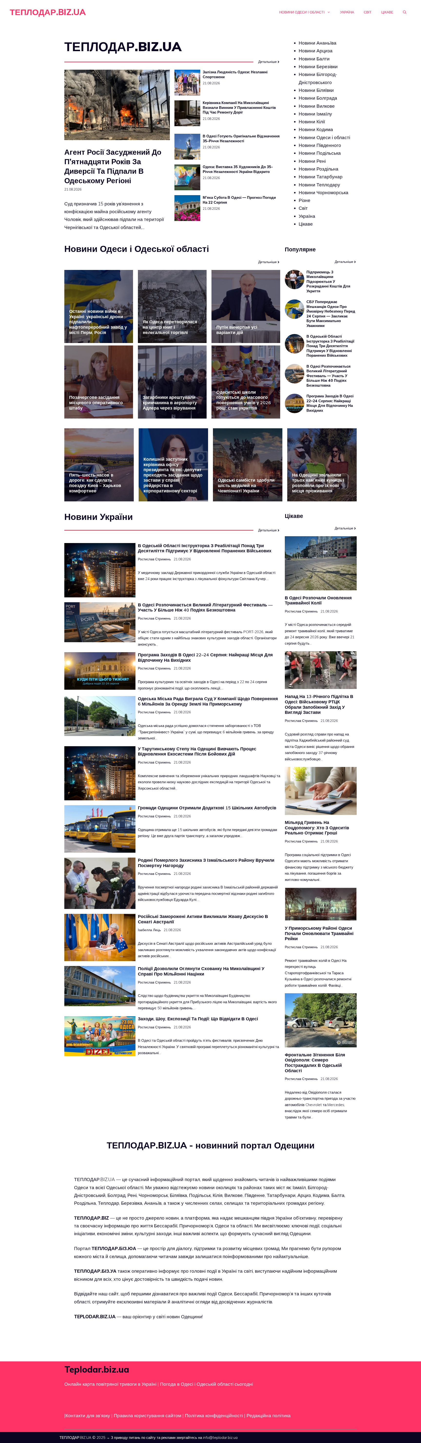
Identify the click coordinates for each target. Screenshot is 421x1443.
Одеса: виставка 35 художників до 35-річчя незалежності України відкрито (238, 169)
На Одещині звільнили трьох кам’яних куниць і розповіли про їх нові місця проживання (318, 483)
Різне (304, 200)
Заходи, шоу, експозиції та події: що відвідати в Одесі (198, 1019)
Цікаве (387, 12)
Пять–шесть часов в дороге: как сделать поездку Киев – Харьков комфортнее (95, 483)
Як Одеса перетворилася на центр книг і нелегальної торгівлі (170, 327)
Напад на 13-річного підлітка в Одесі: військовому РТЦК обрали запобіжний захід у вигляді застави (319, 704)
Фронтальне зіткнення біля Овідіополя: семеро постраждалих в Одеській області (315, 1062)
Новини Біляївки (316, 90)
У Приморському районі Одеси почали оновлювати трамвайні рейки (319, 933)
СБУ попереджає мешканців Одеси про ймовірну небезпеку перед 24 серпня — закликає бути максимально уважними (330, 313)
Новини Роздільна (318, 169)
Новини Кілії (312, 121)
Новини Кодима (316, 129)
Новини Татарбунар (321, 177)
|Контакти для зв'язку (87, 1415)
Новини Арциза (316, 51)
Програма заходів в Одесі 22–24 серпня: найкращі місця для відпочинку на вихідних (330, 403)
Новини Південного (320, 145)
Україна (347, 12)
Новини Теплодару (319, 184)
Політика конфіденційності (214, 1415)
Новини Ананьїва (317, 43)
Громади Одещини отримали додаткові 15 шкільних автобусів (207, 808)
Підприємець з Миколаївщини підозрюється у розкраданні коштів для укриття (328, 281)
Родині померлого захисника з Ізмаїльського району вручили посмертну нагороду (206, 862)
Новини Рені (312, 161)
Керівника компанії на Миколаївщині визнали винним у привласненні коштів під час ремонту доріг (239, 107)
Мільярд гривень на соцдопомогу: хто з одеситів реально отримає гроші (317, 828)
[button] (404, 12)
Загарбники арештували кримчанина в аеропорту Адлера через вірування (170, 402)
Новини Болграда (318, 98)
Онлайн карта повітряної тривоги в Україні (110, 1384)
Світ (368, 12)
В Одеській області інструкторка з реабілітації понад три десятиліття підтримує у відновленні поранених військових (330, 346)
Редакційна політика (269, 1415)
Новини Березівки (318, 66)
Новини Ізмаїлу (315, 114)
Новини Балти (314, 59)
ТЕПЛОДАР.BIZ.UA (48, 12)
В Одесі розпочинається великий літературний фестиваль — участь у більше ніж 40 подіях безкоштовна (328, 376)
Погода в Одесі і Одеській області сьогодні (206, 1384)
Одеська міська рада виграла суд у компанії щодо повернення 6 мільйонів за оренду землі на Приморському (208, 701)
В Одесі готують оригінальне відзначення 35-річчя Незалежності (241, 138)
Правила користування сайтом (148, 1415)
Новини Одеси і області (302, 12)
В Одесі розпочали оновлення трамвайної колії (318, 600)
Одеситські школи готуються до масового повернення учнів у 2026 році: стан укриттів (243, 400)
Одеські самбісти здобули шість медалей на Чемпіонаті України (246, 485)
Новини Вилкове (317, 106)
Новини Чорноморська (323, 192)
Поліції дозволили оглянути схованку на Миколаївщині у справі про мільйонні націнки (201, 971)
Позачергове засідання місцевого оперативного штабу (96, 402)
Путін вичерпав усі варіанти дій (236, 329)
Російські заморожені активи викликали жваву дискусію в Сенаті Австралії (203, 919)
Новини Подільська (320, 153)
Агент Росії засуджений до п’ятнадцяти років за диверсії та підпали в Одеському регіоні (112, 166)
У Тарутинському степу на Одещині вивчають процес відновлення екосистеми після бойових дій (197, 751)
